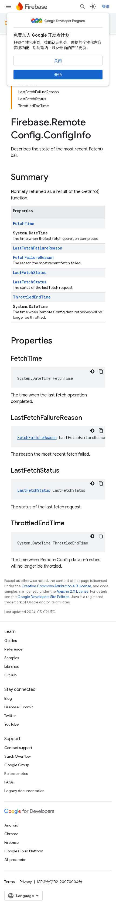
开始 (58, 74)
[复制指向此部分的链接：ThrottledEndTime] (69, 524)
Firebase (11, 842)
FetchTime (23, 223)
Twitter (10, 715)
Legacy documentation (24, 790)
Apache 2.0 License (72, 591)
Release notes (16, 773)
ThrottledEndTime (32, 297)
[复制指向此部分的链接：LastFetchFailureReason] (87, 418)
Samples (11, 657)
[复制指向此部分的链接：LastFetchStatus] (64, 471)
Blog (8, 698)
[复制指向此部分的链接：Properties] (57, 341)
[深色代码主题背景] (92, 371)
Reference (13, 649)
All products (14, 859)
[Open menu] (8, 6)
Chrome (11, 833)
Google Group (16, 764)
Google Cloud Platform (23, 851)
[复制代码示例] (101, 371)
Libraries (11, 666)
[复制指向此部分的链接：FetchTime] (47, 359)
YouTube (11, 724)
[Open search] (82, 6)
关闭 (58, 60)
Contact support (18, 747)
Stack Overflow (17, 756)
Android (11, 825)
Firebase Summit (18, 707)
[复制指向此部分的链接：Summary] (53, 177)
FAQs (8, 782)
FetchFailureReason (33, 257)
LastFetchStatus (29, 272)
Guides (10, 640)
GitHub (10, 675)
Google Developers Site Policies (43, 597)
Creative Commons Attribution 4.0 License (56, 586)
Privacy (26, 882)
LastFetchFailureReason (37, 248)
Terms (9, 882)
